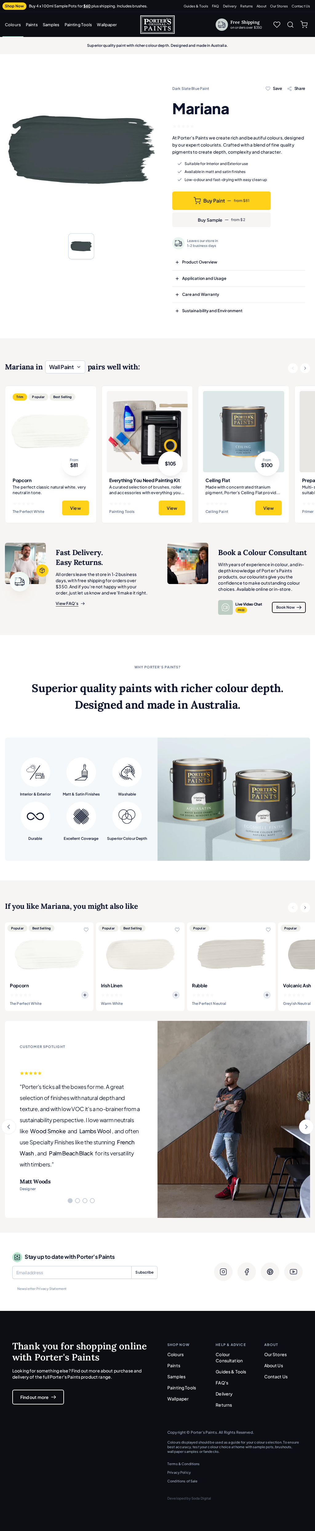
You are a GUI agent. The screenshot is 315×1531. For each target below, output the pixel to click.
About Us (273, 1365)
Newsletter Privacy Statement (41, 1289)
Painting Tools (78, 24)
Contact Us (301, 6)
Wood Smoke (48, 1130)
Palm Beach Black (71, 1153)
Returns (246, 6)
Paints (32, 24)
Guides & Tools (196, 6)
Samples (51, 24)
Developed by (189, 1498)
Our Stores (279, 6)
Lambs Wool (95, 1130)
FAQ (215, 6)
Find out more (34, 1397)
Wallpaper (107, 24)
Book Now (285, 607)
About (261, 6)
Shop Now (14, 6)
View (75, 508)
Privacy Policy (179, 1472)
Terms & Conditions (183, 1464)
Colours (13, 24)
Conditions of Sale (182, 1481)
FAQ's (222, 1382)
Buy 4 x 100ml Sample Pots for (88, 6)
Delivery (230, 6)
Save (277, 88)
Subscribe (144, 1272)
